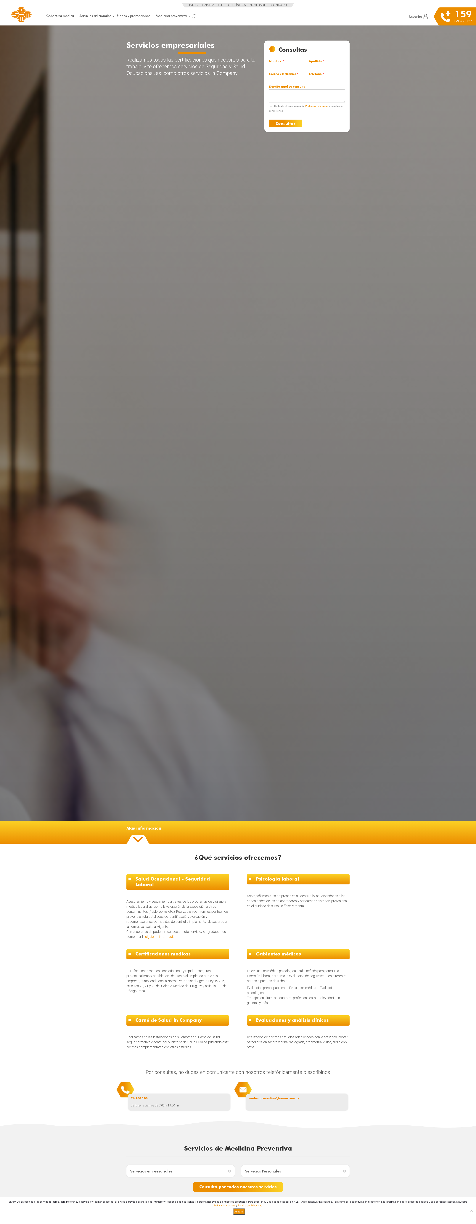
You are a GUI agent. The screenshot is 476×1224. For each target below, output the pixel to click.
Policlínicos (236, 5)
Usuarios (415, 16)
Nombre (276, 61)
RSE (220, 5)
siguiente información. (161, 937)
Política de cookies (224, 1205)
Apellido (316, 61)
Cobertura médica (60, 16)
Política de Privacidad (250, 1205)
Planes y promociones (133, 16)
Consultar (285, 123)
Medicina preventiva (171, 16)
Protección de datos (316, 105)
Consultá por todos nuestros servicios (238, 1186)
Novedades (258, 5)
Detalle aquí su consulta (287, 86)
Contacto (279, 5)
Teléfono (316, 74)
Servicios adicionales (95, 16)
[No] (471, 1210)
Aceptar (239, 1211)
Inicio (193, 5)
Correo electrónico (283, 74)
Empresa (208, 5)
